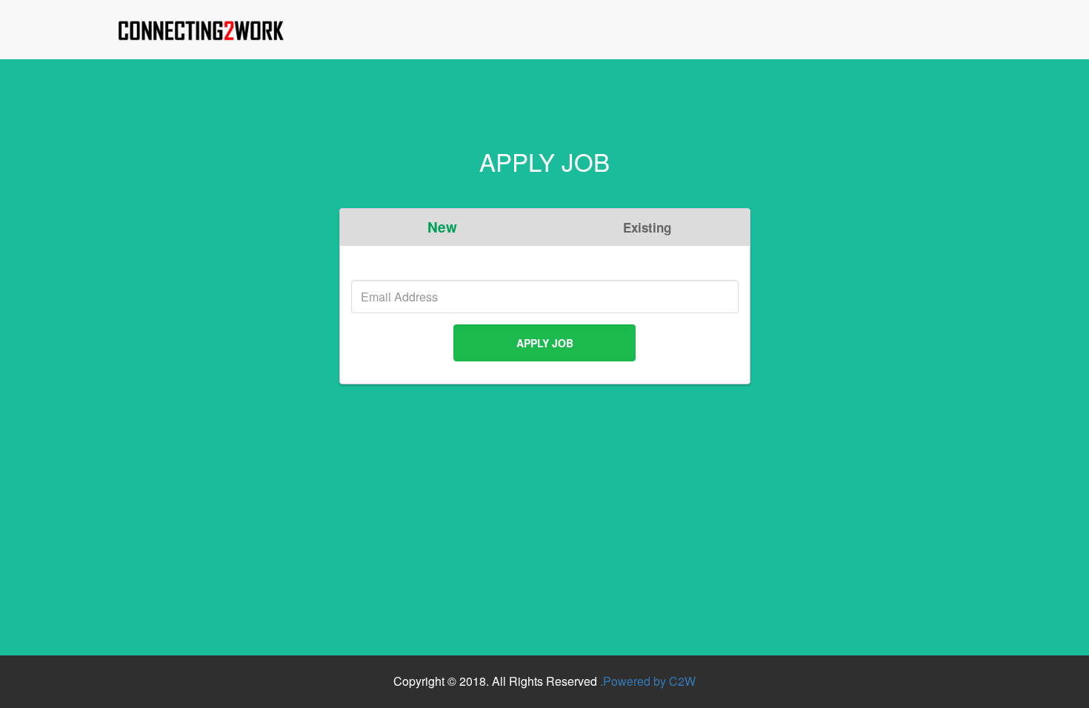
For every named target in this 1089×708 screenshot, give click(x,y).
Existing (647, 227)
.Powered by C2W (648, 680)
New (442, 227)
